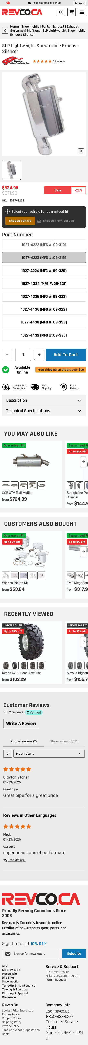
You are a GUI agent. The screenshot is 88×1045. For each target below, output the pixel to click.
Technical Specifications (28, 411)
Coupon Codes (11, 1018)
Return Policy (10, 1014)
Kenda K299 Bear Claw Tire (21, 673)
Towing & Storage (14, 989)
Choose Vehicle (20, 221)
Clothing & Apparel (15, 993)
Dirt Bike (8, 978)
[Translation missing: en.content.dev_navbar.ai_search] (61, 12)
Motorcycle (9, 974)
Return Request (56, 980)
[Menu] (82, 12)
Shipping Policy (11, 1022)
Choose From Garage (58, 221)
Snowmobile (10, 981)
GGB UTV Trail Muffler (17, 493)
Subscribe (74, 953)
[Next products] (83, 461)
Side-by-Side (11, 970)
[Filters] (7, 754)
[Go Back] (5, 31)
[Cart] (71, 12)
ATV (4, 966)
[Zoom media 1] (81, 151)
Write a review (21, 724)
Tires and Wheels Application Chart (21, 1032)
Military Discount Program (62, 976)
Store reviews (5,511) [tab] (64, 741)
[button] (42, 61)
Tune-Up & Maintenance (18, 986)
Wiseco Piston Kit (15, 583)
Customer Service (57, 972)
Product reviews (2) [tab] (24, 741)
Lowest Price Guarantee (17, 1011)
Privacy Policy (10, 1026)
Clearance (9, 997)
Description (16, 400)
